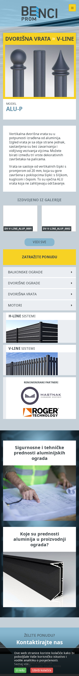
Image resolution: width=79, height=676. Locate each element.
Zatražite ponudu (39, 257)
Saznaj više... (22, 664)
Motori (15, 305)
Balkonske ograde (25, 272)
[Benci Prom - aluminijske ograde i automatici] (39, 13)
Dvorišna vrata (22, 294)
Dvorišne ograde (24, 283)
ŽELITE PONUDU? (39, 639)
